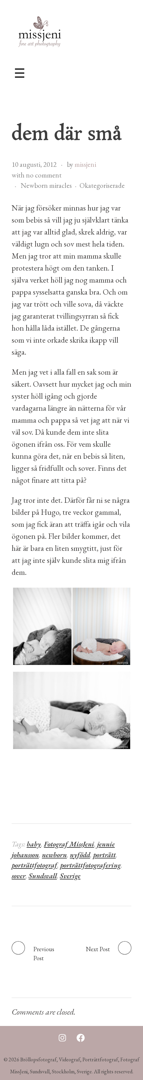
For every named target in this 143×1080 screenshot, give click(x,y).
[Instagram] (62, 1037)
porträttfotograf (34, 864)
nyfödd (80, 854)
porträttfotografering (90, 864)
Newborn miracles (46, 185)
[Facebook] (80, 1037)
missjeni (85, 164)
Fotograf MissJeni (69, 843)
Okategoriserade (102, 185)
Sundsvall (43, 875)
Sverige (70, 875)
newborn (54, 854)
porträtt (104, 854)
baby (34, 843)
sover (19, 875)
